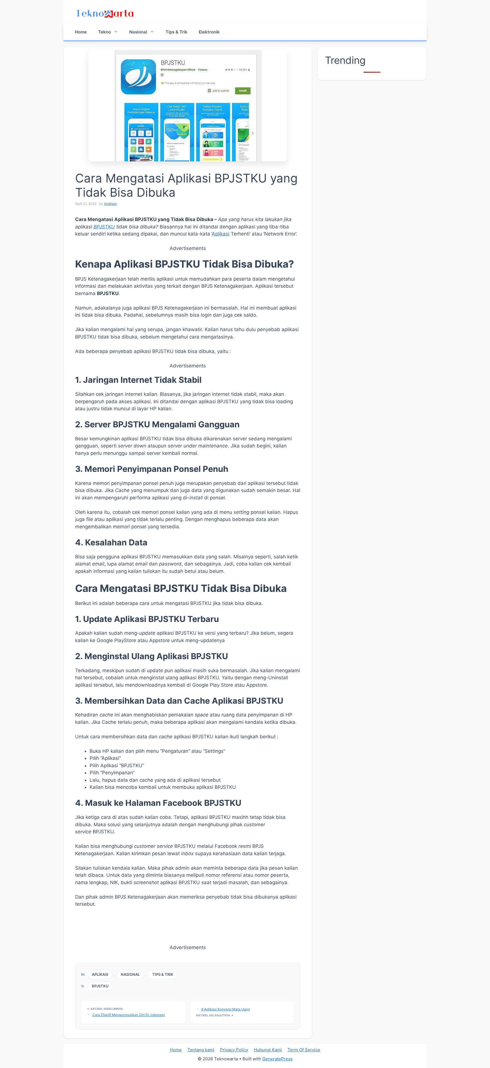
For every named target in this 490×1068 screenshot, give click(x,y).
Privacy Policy (234, 1049)
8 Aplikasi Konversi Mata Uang (225, 1009)
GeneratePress (277, 1058)
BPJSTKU (104, 227)
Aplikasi (220, 234)
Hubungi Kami (268, 1049)
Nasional (138, 32)
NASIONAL (130, 974)
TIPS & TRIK (162, 974)
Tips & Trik (176, 32)
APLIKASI (100, 974)
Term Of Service (304, 1049)
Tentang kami (200, 1049)
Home (81, 32)
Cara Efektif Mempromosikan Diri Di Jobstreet (128, 1015)
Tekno (104, 32)
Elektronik (209, 32)
